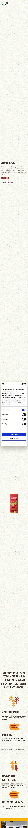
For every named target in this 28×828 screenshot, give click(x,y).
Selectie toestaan (14, 438)
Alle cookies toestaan (14, 434)
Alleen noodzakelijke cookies (14, 443)
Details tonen (19, 430)
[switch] (24, 414)
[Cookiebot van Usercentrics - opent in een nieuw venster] (20, 384)
